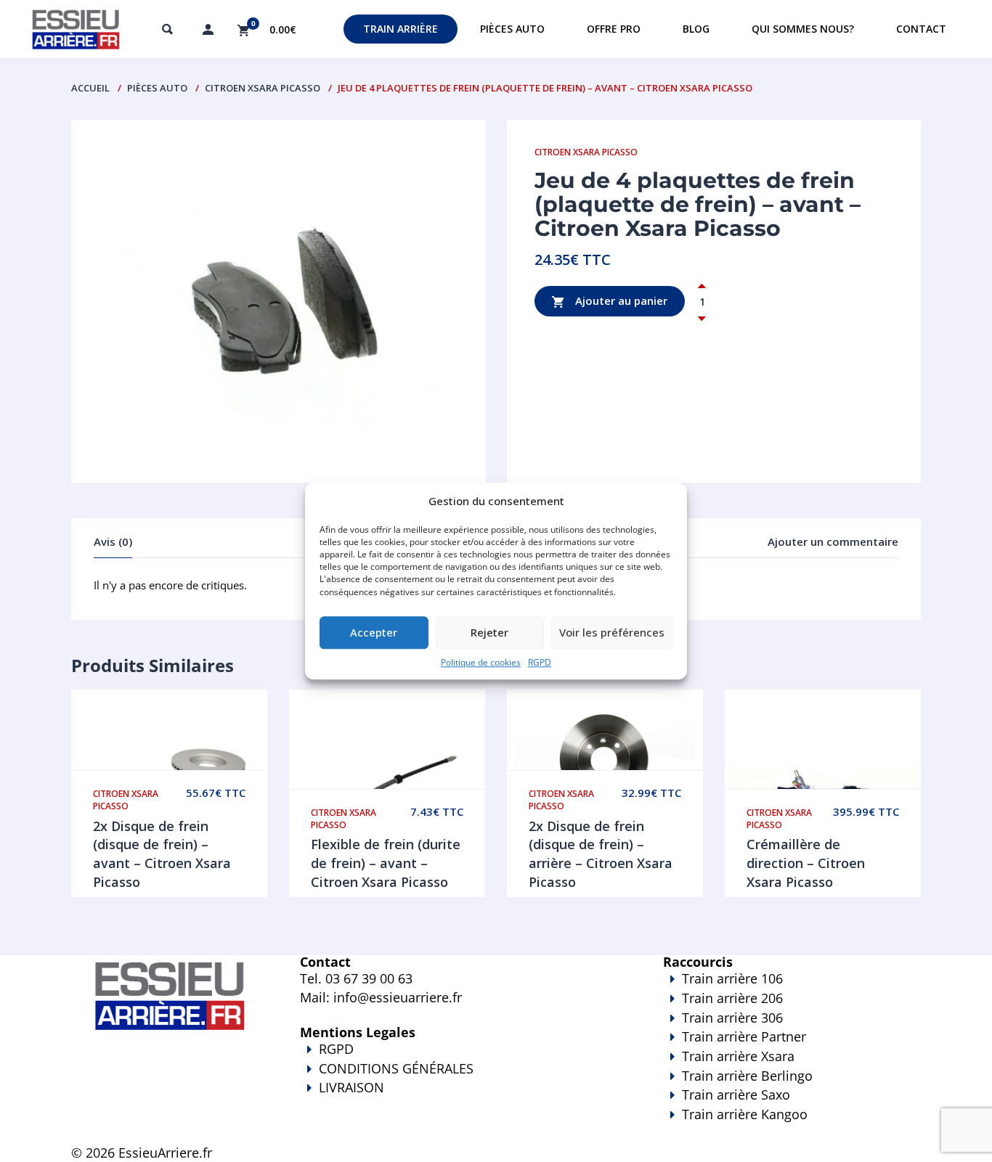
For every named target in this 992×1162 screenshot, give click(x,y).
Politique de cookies (481, 662)
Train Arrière (400, 29)
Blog (696, 29)
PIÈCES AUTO (157, 87)
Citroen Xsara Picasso (262, 87)
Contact (921, 29)
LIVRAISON (351, 1087)
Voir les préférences (611, 633)
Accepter (373, 633)
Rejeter (489, 633)
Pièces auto (512, 29)
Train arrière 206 (732, 998)
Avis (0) (113, 541)
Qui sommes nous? (803, 29)
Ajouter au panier (619, 300)
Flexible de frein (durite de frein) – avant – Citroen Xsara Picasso (385, 862)
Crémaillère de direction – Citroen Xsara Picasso (806, 862)
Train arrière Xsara (738, 1056)
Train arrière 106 (732, 978)
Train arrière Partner (744, 1036)
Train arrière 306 (732, 1017)
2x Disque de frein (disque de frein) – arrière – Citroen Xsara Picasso (600, 854)
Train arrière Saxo (736, 1094)
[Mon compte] (208, 29)
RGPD (539, 662)
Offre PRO (614, 29)
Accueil (90, 87)
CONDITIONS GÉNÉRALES (396, 1068)
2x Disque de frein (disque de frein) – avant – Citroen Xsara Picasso (162, 854)
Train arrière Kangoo (745, 1114)
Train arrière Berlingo (747, 1075)
